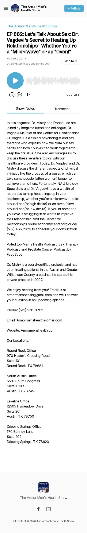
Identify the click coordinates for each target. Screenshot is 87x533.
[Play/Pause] (15, 80)
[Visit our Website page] (48, 509)
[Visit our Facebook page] (38, 509)
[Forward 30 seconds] (19, 94)
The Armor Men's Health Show (34, 8)
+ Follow (74, 8)
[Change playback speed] (28, 94)
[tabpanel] (43, 289)
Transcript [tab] (61, 109)
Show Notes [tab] (25, 108)
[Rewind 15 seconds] (12, 94)
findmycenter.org (54, 224)
